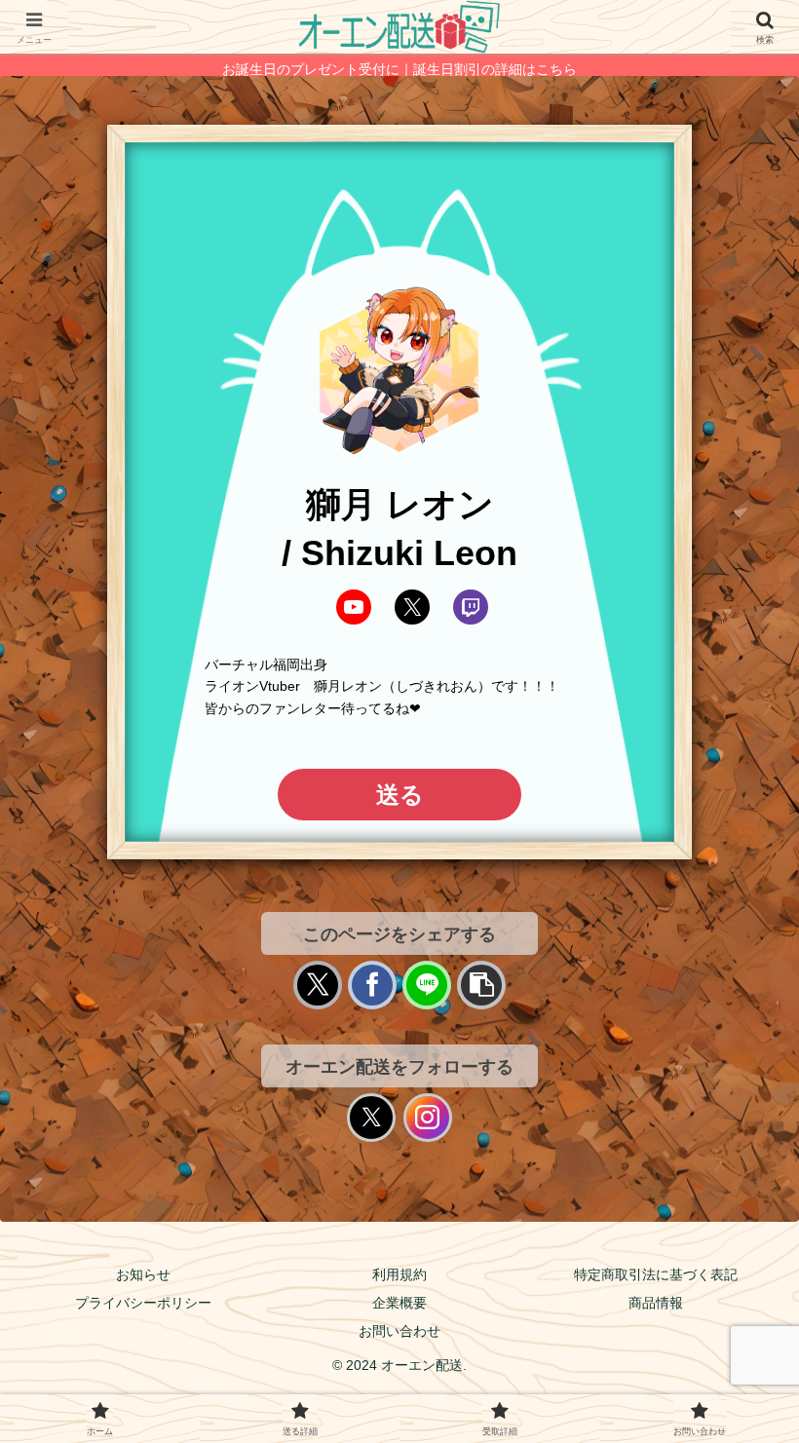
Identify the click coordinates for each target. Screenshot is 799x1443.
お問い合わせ (399, 1331)
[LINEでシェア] (426, 985)
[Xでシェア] (317, 985)
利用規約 (399, 1274)
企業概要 (399, 1302)
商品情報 (655, 1302)
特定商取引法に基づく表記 (656, 1274)
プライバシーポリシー (143, 1302)
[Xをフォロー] (371, 1117)
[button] (481, 985)
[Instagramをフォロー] (427, 1117)
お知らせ (143, 1274)
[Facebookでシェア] (372, 985)
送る (400, 794)
